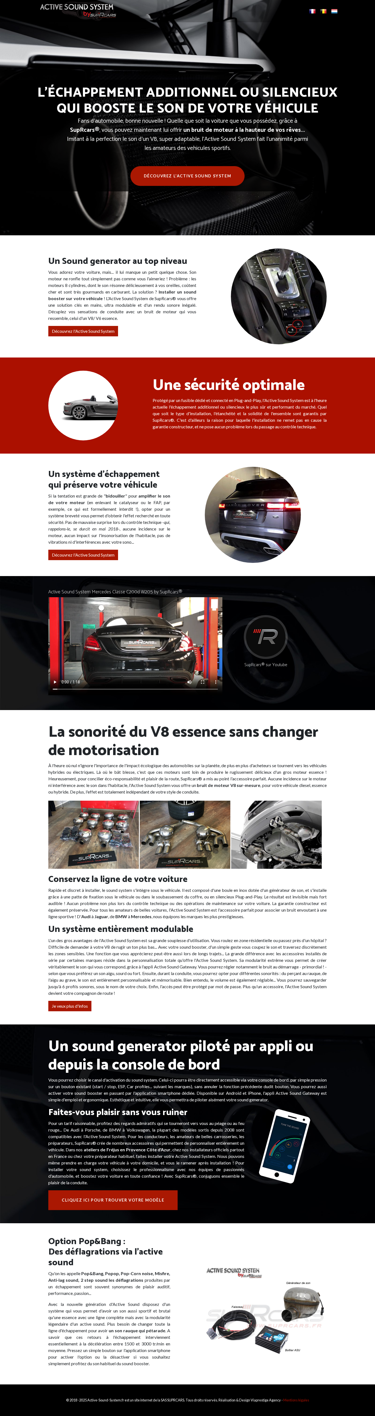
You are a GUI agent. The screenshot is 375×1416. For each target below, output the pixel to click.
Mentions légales (296, 1400)
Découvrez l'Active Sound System (187, 176)
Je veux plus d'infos (70, 1006)
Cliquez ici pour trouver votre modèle (113, 1200)
